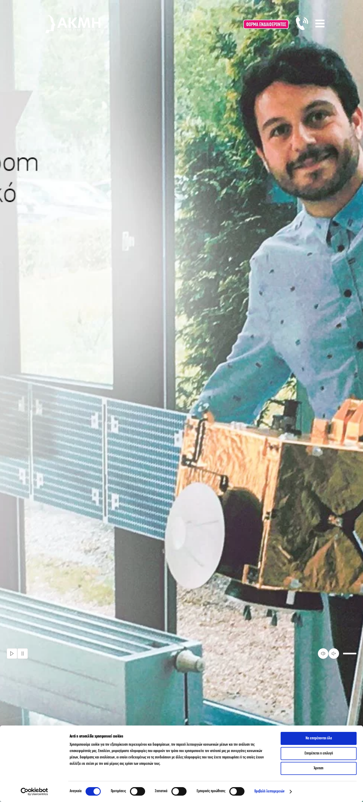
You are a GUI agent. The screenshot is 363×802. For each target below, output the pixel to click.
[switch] (137, 791)
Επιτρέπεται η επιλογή (319, 754)
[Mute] (323, 653)
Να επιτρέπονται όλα (319, 738)
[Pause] (22, 653)
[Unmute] (333, 653)
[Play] (12, 653)
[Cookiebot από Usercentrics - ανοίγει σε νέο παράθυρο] (34, 792)
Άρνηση (318, 768)
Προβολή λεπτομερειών (269, 792)
